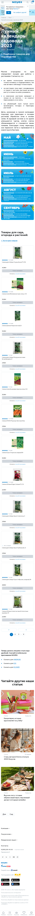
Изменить (17, 273)
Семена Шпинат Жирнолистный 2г (12, 325)
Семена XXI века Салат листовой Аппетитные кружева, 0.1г (15, 612)
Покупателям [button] (6, 834)
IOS (15, 663)
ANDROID (17, 659)
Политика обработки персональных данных (14, 900)
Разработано (6, 870)
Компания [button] (4, 828)
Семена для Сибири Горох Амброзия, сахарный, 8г (16, 579)
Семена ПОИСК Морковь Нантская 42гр (13, 421)
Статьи (3, 49)
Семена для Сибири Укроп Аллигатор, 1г (13, 516)
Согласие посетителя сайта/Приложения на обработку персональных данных (14, 896)
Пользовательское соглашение (11, 892)
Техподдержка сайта (8, 875)
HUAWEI (17, 667)
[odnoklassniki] (10, 857)
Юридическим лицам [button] (8, 840)
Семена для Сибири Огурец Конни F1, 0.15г (14, 262)
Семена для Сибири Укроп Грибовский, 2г (14, 547)
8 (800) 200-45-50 (7, 849)
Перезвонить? (5, 852)
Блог (10, 17)
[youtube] (13, 857)
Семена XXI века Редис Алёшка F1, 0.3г (13, 484)
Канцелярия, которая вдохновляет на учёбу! (13, 720)
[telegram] (2, 857)
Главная (3, 17)
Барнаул (16, 8)
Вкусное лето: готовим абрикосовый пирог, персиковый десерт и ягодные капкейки (17, 798)
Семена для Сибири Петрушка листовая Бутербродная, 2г (13, 358)
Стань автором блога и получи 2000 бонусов (16, 758)
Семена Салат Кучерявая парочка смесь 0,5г (15, 389)
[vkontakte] (6, 857)
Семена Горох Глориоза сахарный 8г (12, 452)
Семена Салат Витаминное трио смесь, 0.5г (14, 294)
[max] (17, 857)
